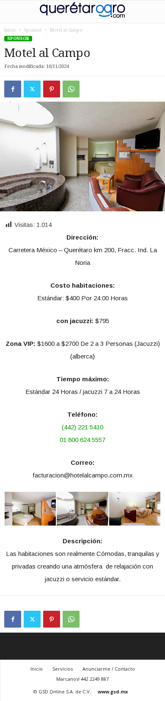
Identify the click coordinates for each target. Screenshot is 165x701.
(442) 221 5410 (82, 427)
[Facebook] (12, 89)
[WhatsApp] (71, 89)
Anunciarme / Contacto (108, 669)
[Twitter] (32, 89)
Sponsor (33, 30)
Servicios (62, 669)
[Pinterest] (51, 89)
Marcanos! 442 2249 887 (82, 679)
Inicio (10, 30)
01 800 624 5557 (82, 439)
